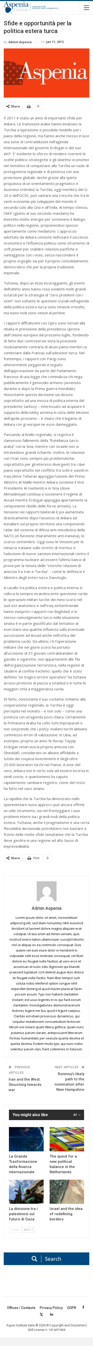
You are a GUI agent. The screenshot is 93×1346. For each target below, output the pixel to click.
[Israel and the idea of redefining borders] (67, 1192)
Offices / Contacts (21, 1308)
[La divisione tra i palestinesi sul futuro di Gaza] (26, 1192)
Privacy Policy (51, 1308)
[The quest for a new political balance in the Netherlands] (67, 1139)
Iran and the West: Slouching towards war (25, 1084)
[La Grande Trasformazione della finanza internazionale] (26, 1139)
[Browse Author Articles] (46, 891)
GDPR (71, 1308)
